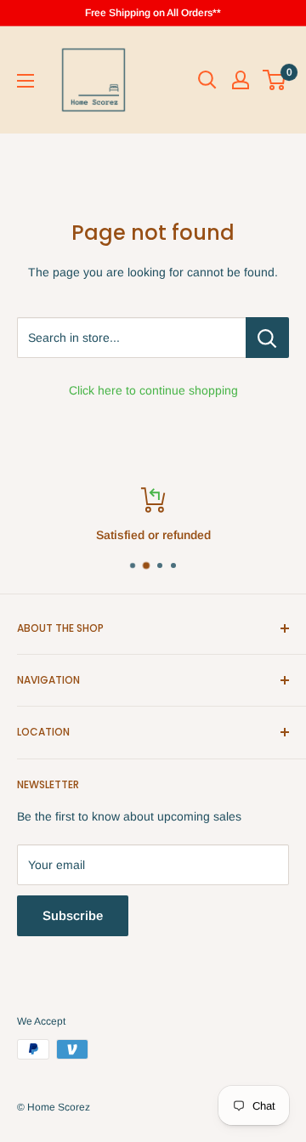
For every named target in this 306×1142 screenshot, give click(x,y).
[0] (275, 80)
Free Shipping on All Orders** (153, 13)
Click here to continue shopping (153, 390)
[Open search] (207, 80)
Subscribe (72, 915)
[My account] (240, 80)
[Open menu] (25, 81)
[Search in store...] (267, 337)
